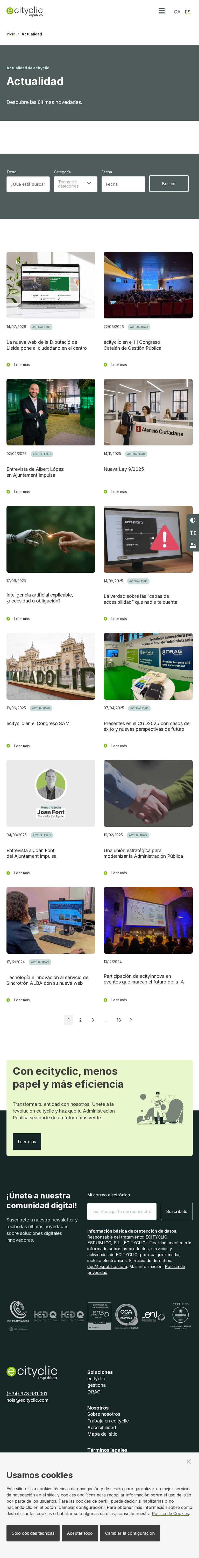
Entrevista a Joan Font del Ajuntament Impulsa (31, 853)
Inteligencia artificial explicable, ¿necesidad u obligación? (39, 597)
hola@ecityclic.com (27, 1400)
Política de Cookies (170, 1513)
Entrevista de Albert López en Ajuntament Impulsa (35, 472)
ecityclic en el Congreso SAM (38, 723)
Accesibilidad (101, 1427)
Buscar (169, 183)
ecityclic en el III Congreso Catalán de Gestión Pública (132, 345)
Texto (11, 172)
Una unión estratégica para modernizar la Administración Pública (143, 853)
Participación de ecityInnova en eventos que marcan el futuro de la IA (144, 979)
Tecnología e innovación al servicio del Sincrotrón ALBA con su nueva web (47, 980)
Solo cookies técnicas (33, 1533)
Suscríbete (176, 1211)
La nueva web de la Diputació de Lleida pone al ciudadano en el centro (46, 345)
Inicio (10, 34)
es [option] (187, 11)
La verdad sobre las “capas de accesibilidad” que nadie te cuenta (140, 599)
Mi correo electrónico (108, 1194)
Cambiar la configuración (130, 1533)
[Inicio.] (24, 11)
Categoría (62, 172)
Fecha (107, 172)
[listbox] (75, 184)
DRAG (94, 1392)
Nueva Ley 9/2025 (124, 469)
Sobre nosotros (103, 1414)
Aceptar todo (80, 1533)
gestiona (96, 1385)
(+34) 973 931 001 (26, 1393)
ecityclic (96, 1378)
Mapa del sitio (102, 1434)
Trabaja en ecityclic (108, 1420)
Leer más (29, 1141)
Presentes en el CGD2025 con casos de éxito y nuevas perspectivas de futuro (146, 726)
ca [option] (177, 11)
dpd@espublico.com (107, 1266)
